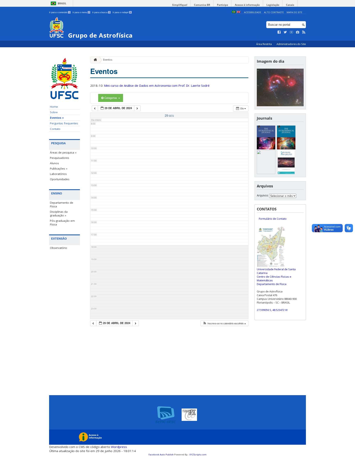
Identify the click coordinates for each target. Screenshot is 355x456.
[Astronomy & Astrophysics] (286, 173)
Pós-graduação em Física (62, 222)
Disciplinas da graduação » (59, 213)
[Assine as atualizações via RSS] (303, 32)
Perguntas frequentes (64, 123)
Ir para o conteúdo (59, 12)
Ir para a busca (101, 12)
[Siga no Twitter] (285, 32)
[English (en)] (238, 12)
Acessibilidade (252, 12)
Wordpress (119, 447)
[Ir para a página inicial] (94, 60)
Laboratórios (58, 174)
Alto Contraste (274, 12)
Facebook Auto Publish (161, 454)
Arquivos (262, 195)
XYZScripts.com (197, 454)
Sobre (54, 112)
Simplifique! (179, 5)
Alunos (54, 163)
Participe (222, 5)
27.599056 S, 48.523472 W (272, 310)
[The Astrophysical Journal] (266, 148)
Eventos (107, 59)
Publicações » (58, 168)
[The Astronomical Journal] (286, 148)
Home (54, 107)
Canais (290, 5)
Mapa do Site (294, 12)
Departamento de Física (61, 204)
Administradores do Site (291, 44)
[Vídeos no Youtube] (291, 32)
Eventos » (57, 118)
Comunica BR (202, 5)
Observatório (58, 248)
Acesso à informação (247, 5)
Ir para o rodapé (122, 12)
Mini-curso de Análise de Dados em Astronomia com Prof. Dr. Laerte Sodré (157, 85)
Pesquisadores (59, 158)
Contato (55, 129)
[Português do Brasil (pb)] (234, 12)
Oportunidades (59, 179)
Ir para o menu (81, 12)
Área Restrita (264, 44)
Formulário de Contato (273, 218)
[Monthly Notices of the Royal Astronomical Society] (266, 173)
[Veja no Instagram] (297, 32)
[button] (224, 323)
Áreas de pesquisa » (63, 152)
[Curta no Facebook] (279, 32)
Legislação (272, 5)
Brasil (62, 3)
